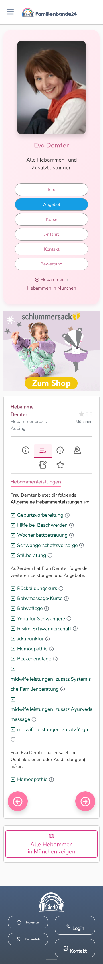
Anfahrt (51, 234)
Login (78, 928)
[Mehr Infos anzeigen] (51, 959)
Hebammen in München (51, 288)
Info (51, 189)
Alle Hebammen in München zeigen (51, 848)
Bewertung (51, 264)
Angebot (51, 204)
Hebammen (53, 279)
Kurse (51, 219)
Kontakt (51, 249)
